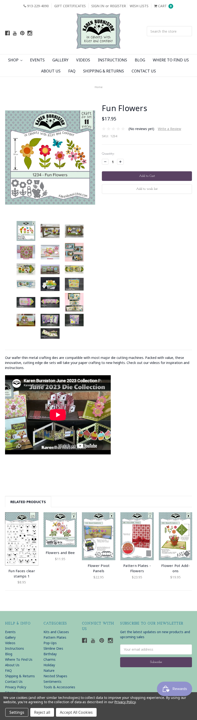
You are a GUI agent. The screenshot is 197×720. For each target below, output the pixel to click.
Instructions (112, 60)
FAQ (71, 71)
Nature (49, 670)
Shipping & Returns (103, 71)
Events (37, 60)
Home (99, 87)
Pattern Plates (54, 637)
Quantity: (108, 153)
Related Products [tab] (28, 501)
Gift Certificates (70, 6)
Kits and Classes (56, 632)
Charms (49, 659)
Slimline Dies (53, 648)
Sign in (97, 6)
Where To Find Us (171, 60)
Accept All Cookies (76, 712)
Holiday (49, 665)
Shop (13, 60)
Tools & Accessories (59, 687)
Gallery (60, 60)
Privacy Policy (15, 687)
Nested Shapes (55, 676)
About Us (51, 71)
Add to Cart (22, 538)
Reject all (42, 712)
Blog (140, 60)
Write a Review (169, 128)
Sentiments (52, 681)
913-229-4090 (37, 6)
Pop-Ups (50, 643)
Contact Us (144, 71)
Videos (83, 60)
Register (118, 6)
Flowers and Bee (60, 552)
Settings (16, 712)
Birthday (50, 654)
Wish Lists (139, 6)
